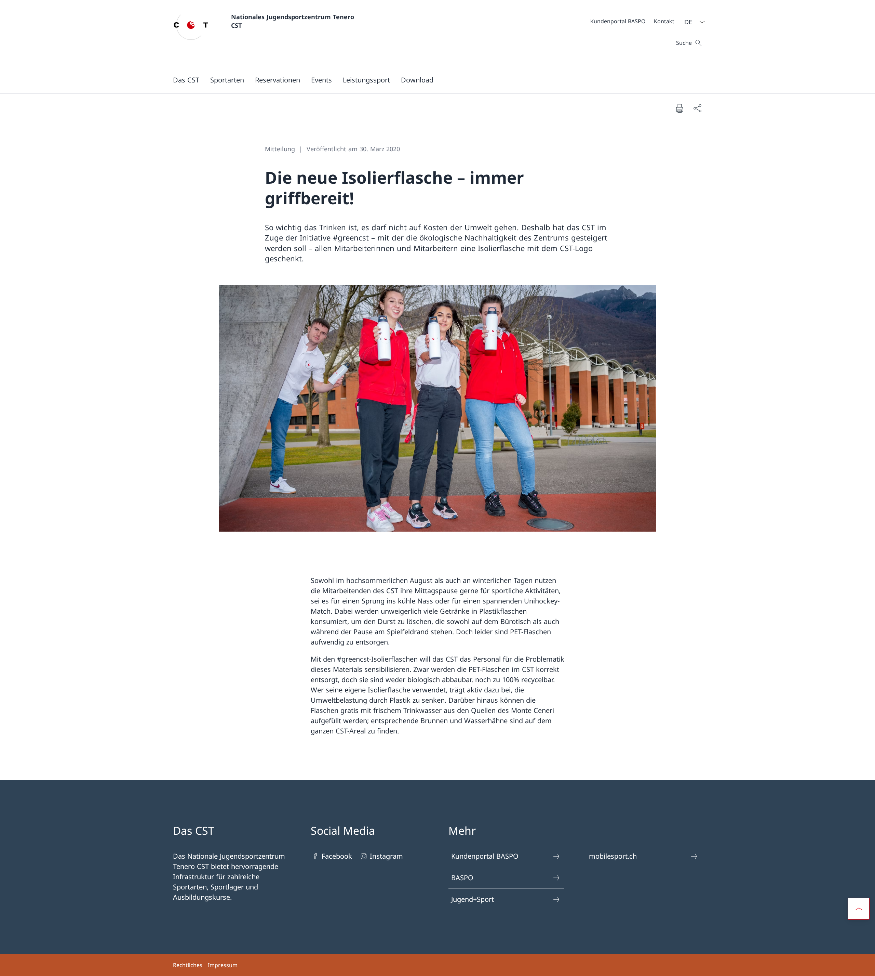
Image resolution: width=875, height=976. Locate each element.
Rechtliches (187, 965)
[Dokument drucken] (679, 108)
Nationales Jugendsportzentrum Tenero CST (293, 21)
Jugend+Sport (472, 899)
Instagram (386, 856)
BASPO (462, 877)
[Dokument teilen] (697, 108)
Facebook (337, 856)
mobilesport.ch (613, 856)
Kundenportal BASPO (485, 856)
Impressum (223, 965)
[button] (186, 79)
